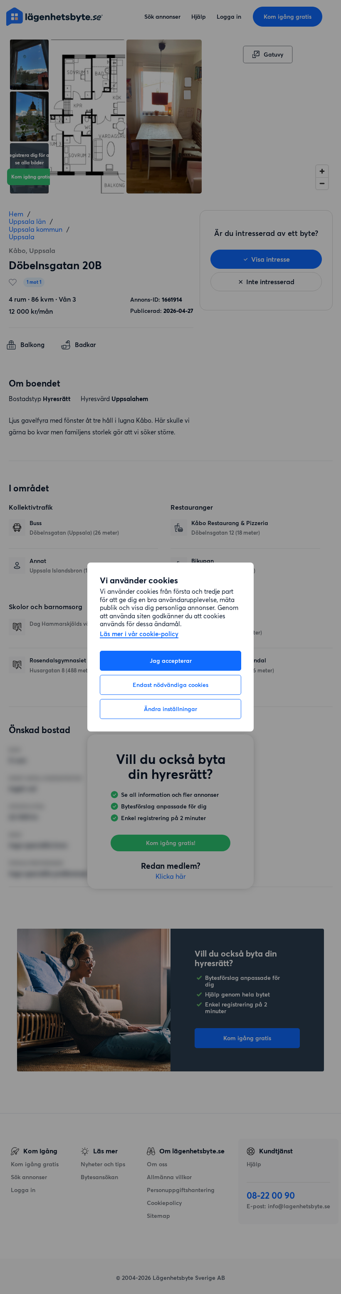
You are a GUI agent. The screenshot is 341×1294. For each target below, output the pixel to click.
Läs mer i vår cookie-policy (139, 634)
